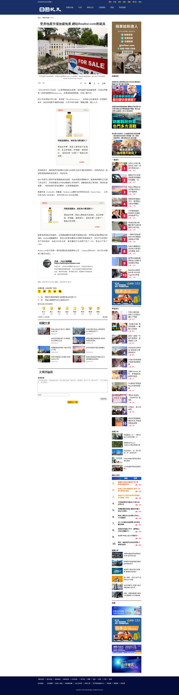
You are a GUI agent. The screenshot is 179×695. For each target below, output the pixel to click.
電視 (110, 2)
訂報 (114, 2)
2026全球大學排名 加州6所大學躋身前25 (134, 350)
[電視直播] (126, 672)
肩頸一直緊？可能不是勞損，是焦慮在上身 (134, 338)
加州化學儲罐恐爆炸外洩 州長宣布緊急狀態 (134, 420)
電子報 (134, 2)
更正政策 (49, 679)
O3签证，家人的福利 (134, 408)
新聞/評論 (69, 7)
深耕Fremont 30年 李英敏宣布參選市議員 (134, 373)
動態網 (116, 683)
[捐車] (126, 304)
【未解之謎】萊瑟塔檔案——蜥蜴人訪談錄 (134, 326)
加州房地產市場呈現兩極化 (95, 347)
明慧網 (109, 683)
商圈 (129, 2)
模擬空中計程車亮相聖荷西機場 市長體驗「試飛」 (134, 177)
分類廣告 (102, 7)
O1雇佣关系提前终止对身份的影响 (134, 385)
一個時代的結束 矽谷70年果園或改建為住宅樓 (134, 236)
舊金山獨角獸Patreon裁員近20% (57, 300)
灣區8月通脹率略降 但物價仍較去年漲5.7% (60, 297)
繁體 (140, 2)
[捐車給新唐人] (126, 73)
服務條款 (58, 679)
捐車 (119, 2)
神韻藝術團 (68, 683)
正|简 (104, 83)
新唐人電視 (59, 683)
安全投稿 (74, 679)
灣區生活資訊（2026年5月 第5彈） (134, 397)
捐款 (124, 2)
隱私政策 (66, 679)
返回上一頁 (72, 402)
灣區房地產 (46, 17)
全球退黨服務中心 (98, 683)
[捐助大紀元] (126, 653)
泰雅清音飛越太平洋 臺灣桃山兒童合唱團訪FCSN (134, 201)
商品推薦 (122, 7)
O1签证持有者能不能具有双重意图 (134, 362)
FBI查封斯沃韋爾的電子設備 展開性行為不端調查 (134, 225)
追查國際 (50, 683)
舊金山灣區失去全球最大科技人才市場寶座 (134, 189)
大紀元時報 (78, 683)
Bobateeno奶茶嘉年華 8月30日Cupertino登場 (134, 272)
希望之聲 (87, 683)
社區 (80, 7)
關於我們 (41, 679)
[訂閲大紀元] (126, 614)
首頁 (39, 17)
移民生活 (90, 7)
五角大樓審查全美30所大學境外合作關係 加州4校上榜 (134, 248)
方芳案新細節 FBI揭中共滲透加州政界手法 (134, 213)
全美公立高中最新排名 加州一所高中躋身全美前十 (134, 165)
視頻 (112, 7)
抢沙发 (105, 317)
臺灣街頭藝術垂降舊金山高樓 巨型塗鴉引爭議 (134, 260)
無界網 (123, 683)
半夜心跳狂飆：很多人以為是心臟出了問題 (134, 314)
